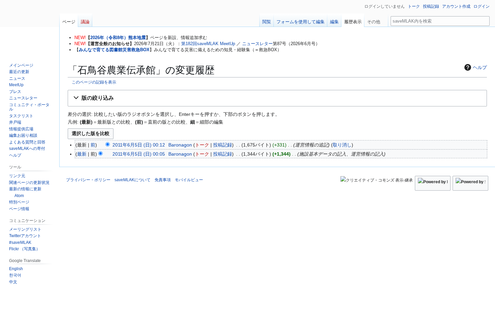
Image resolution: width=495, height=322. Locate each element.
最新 (82, 154)
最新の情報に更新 (25, 189)
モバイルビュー (189, 180)
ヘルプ (480, 67)
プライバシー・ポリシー (88, 180)
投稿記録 (222, 145)
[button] (277, 98)
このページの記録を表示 (94, 82)
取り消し (342, 145)
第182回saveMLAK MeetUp (208, 43)
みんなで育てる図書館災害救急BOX (114, 49)
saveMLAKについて (132, 180)
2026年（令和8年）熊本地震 (118, 37)
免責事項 (163, 180)
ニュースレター (257, 43)
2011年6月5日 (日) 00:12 (138, 145)
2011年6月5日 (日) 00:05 (138, 154)
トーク (202, 145)
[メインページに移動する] (30, 27)
